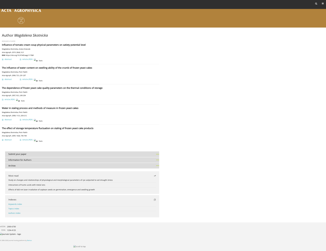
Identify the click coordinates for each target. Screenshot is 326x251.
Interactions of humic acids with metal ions (26, 185)
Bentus (29, 240)
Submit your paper (17, 154)
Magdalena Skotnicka (10, 49)
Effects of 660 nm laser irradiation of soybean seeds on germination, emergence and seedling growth (51, 189)
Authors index (14, 213)
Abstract (8, 59)
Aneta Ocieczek (24, 49)
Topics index (13, 208)
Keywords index (15, 204)
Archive (12, 165)
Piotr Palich (23, 72)
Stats (41, 61)
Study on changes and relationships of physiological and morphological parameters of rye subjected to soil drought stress (60, 180)
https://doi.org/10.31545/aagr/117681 (20, 55)
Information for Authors (19, 160)
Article (27, 59)
